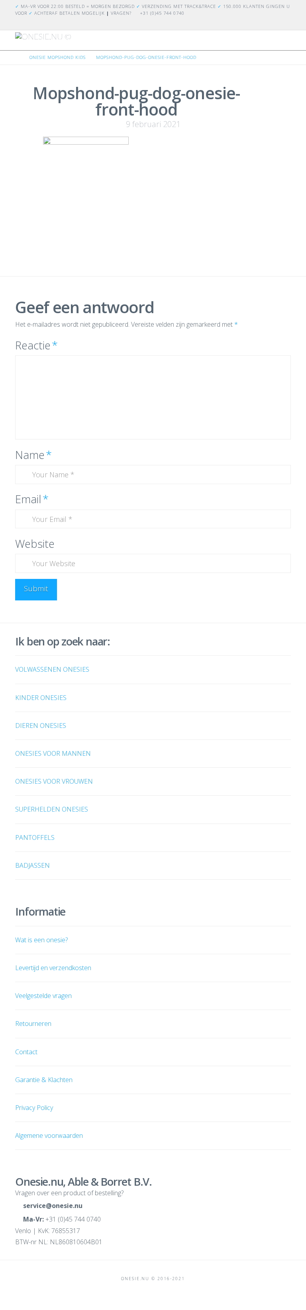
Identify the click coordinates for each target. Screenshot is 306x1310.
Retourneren (33, 1023)
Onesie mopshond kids (57, 57)
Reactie (36, 345)
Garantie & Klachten (44, 1079)
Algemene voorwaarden (49, 1135)
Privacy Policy (34, 1107)
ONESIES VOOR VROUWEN (54, 781)
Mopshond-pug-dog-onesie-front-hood (146, 57)
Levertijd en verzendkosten (53, 967)
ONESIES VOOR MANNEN (53, 753)
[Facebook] (276, 23)
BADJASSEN (32, 865)
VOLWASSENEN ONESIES (52, 669)
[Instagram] (286, 23)
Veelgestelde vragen (43, 995)
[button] (287, 43)
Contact (26, 1051)
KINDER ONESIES (41, 697)
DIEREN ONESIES (40, 725)
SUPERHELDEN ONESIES (51, 809)
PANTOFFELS (35, 837)
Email (31, 499)
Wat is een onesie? (41, 939)
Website (35, 543)
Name (33, 454)
